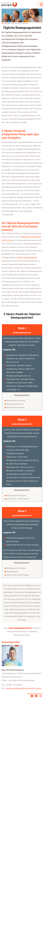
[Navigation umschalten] (41, 4)
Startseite (5, 23)
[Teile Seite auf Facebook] (36, 696)
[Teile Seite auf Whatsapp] (32, 696)
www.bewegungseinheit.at (20, 628)
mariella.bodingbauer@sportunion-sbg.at (23, 688)
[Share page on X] (40, 696)
